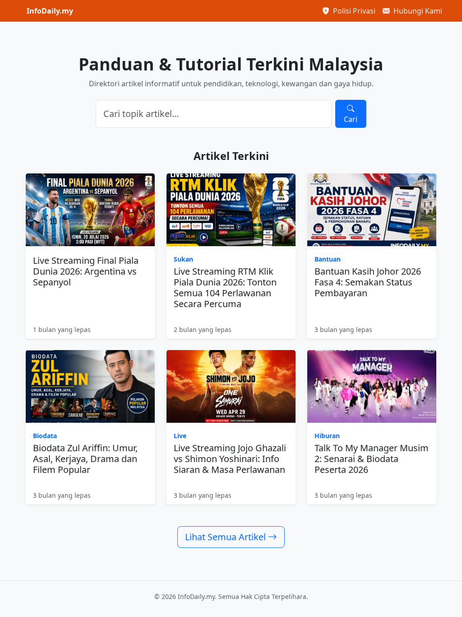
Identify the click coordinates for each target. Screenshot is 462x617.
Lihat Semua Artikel (226, 537)
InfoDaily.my (50, 11)
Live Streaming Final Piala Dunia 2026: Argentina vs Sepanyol (86, 271)
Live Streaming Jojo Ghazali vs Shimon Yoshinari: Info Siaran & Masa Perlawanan (230, 459)
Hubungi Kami (417, 11)
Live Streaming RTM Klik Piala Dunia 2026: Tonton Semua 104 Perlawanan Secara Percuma (225, 287)
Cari (350, 119)
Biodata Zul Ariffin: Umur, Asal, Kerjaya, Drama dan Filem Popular (85, 459)
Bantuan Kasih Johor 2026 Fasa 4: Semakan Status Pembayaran (367, 282)
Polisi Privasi (353, 11)
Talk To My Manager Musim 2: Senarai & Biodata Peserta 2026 (371, 459)
